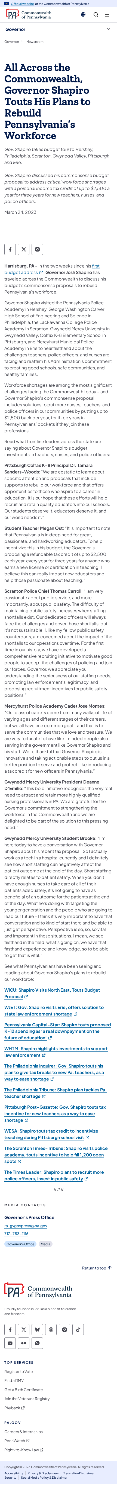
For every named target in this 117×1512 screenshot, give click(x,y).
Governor (15, 29)
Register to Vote (18, 1371)
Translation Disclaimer (79, 1473)
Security (10, 1477)
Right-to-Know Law (21, 1449)
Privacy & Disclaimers (43, 1473)
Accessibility (13, 1473)
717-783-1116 (16, 1233)
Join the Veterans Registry (27, 1398)
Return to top (94, 1268)
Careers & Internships (23, 1431)
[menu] (107, 14)
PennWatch (14, 1440)
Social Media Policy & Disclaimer (44, 1477)
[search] (95, 14)
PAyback (12, 1407)
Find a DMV (14, 1380)
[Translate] (83, 14)
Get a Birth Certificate (23, 1389)
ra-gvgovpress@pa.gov (25, 1225)
